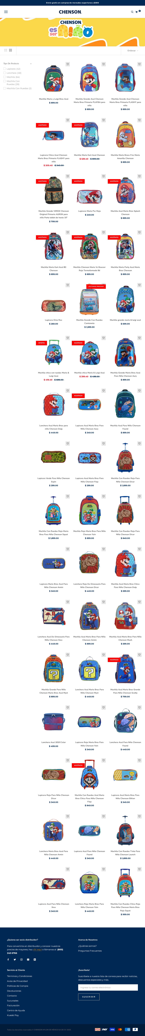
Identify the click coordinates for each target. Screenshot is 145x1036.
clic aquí (37, 949)
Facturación (13, 1005)
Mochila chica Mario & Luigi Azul (89, 372)
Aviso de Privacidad (17, 981)
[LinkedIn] (35, 959)
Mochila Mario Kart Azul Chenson (89, 155)
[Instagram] (21, 959)
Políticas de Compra (17, 986)
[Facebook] (8, 959)
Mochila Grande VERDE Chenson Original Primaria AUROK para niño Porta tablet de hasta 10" (54, 214)
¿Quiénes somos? (87, 946)
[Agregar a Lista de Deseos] (68, 64)
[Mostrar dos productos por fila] (5, 50)
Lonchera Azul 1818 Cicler (53, 742)
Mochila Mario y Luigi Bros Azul (53, 99)
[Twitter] (15, 959)
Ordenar (131, 50)
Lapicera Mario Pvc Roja (89, 211)
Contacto (12, 995)
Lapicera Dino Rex (53, 320)
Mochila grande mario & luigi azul (125, 320)
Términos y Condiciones (19, 976)
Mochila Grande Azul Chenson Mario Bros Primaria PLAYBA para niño (89, 102)
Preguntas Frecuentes (90, 950)
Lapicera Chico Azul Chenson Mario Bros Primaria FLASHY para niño (53, 158)
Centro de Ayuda (16, 1010)
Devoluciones (14, 991)
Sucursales (12, 1000)
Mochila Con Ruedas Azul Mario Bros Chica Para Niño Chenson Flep (89, 798)
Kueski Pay (13, 1015)
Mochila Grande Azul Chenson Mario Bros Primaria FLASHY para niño (125, 102)
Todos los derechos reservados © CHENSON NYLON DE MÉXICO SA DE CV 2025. (39, 1030)
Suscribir (88, 997)
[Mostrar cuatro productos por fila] (10, 50)
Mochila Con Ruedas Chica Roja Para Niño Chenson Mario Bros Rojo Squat (125, 907)
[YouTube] (28, 959)
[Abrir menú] (6, 12)
